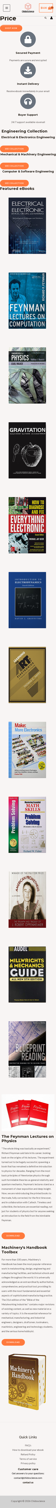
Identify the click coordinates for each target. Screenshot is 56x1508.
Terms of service (28, 1458)
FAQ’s (28, 1445)
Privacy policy (28, 1463)
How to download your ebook (28, 1449)
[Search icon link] (45, 17)
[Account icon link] (51, 17)
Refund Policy (28, 1454)
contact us (28, 1482)
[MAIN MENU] (6, 8)
